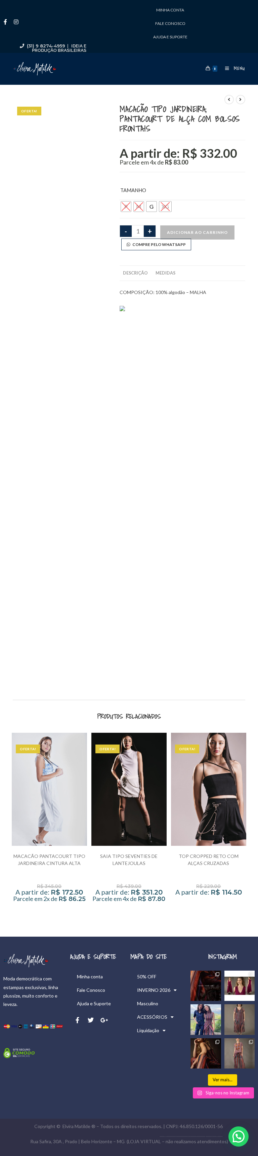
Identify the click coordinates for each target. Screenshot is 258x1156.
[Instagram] (16, 21)
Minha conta (170, 9)
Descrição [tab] (135, 273)
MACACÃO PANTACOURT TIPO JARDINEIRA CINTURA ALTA (49, 859)
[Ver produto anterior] (229, 99)
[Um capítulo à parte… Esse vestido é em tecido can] (239, 986)
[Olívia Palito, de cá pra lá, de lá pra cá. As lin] (239, 1019)
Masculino (147, 1003)
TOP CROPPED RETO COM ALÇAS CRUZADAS (209, 859)
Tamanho (133, 190)
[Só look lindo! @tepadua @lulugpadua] (205, 1019)
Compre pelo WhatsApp (158, 244)
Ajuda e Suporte (170, 36)
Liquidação (148, 1030)
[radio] (126, 207)
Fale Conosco (170, 23)
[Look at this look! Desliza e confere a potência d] (205, 1053)
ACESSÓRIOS (152, 1017)
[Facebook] (5, 21)
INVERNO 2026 (153, 990)
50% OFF (146, 976)
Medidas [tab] (165, 273)
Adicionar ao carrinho (197, 232)
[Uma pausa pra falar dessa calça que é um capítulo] (239, 1053)
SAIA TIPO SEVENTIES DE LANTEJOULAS (129, 859)
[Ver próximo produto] (240, 99)
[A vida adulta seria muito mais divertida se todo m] (205, 986)
